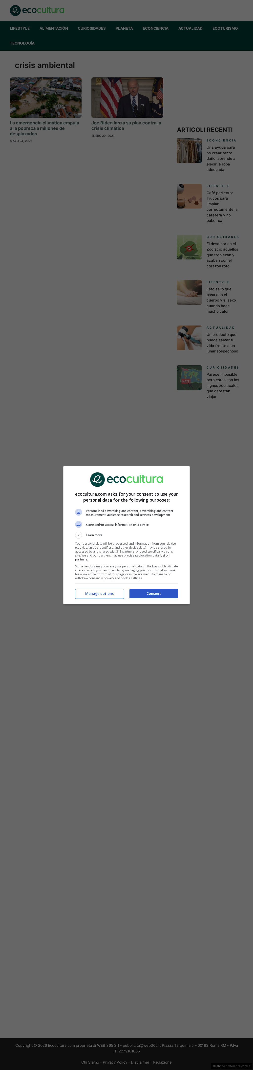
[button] (126, 535)
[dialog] (126, 535)
